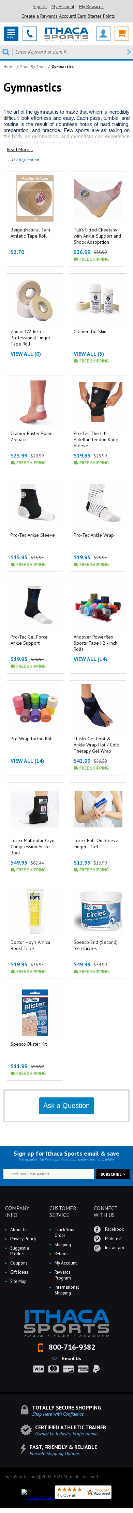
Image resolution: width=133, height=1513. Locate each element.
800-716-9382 (71, 1347)
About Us (19, 1230)
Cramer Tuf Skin (90, 331)
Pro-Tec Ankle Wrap (94, 535)
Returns (62, 1254)
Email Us (71, 1358)
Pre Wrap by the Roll (32, 739)
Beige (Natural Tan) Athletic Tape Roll (30, 233)
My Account (62, 6)
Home (9, 66)
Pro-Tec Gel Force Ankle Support (29, 640)
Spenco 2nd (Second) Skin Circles (96, 945)
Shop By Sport (33, 66)
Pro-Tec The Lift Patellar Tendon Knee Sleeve (96, 439)
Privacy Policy (23, 1239)
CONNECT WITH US (105, 1211)
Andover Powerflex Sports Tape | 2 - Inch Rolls (95, 643)
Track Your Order (65, 1232)
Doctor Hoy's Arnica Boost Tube (30, 945)
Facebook (114, 1229)
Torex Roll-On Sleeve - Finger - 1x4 (97, 843)
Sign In (40, 6)
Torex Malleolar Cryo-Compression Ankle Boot (33, 846)
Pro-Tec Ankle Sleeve (33, 535)
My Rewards (91, 6)
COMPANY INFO (17, 1211)
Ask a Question (25, 159)
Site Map (18, 1281)
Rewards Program (63, 1275)
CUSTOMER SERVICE (62, 1211)
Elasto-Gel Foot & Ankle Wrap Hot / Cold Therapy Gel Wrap (96, 745)
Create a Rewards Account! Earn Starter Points (68, 16)
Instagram (114, 1248)
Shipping (63, 1245)
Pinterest (113, 1238)
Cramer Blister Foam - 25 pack (33, 436)
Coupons (19, 1263)
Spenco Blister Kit (29, 1044)
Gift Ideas (19, 1272)
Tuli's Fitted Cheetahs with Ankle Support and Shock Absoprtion (97, 236)
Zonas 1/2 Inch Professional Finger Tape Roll (30, 337)
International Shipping (67, 1290)
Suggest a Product (19, 1251)
